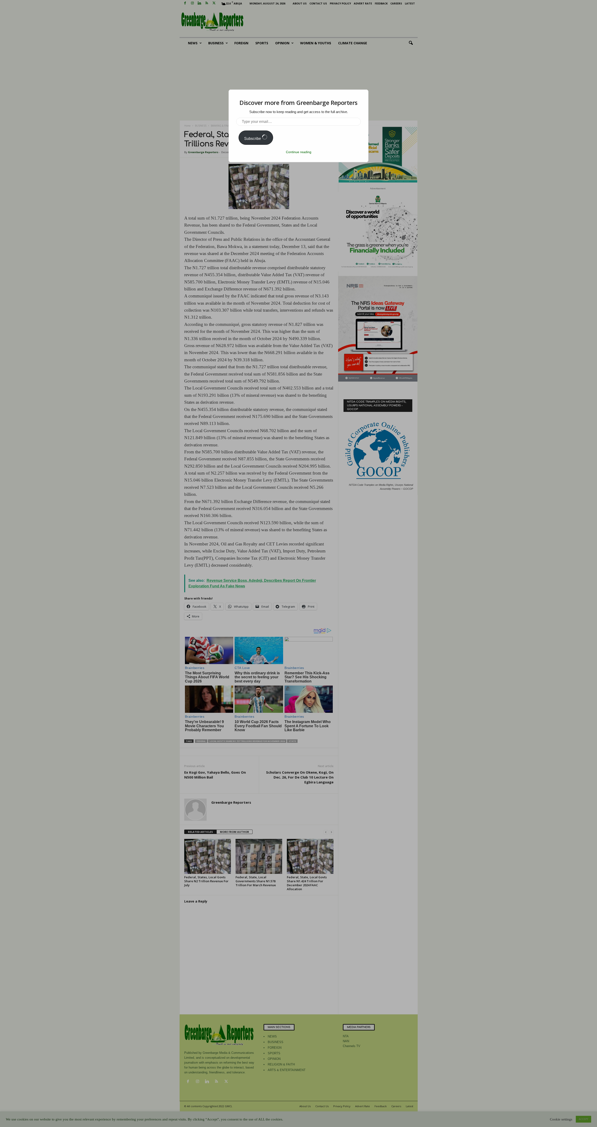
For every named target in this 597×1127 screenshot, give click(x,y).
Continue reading (298, 152)
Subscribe (253, 139)
